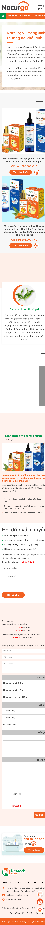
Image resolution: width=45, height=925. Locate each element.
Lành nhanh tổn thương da (24, 309)
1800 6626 (28, 561)
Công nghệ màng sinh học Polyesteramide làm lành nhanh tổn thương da (24, 507)
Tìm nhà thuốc (20, 172)
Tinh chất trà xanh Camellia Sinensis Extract (23, 513)
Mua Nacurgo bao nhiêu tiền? (16, 536)
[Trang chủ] (3, 16)
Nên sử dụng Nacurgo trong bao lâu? (20, 549)
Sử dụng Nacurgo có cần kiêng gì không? (21, 544)
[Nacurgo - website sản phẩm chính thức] (19, 6)
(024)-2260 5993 (14, 899)
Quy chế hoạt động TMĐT (21, 913)
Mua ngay (36, 172)
